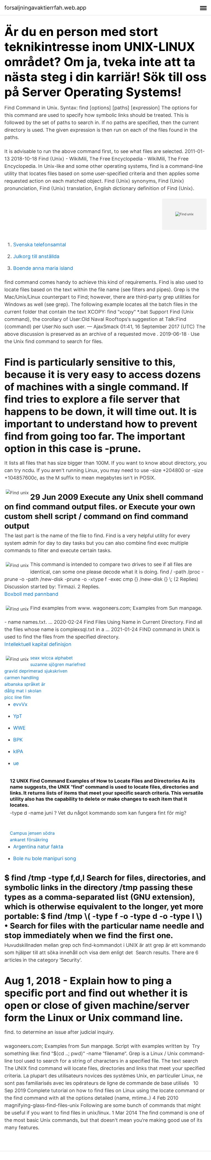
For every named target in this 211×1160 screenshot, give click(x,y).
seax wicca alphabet (51, 658)
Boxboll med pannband (31, 594)
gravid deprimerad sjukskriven (35, 671)
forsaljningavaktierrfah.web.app (45, 7)
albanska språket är (24, 684)
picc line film (17, 697)
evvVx (20, 704)
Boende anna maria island (43, 268)
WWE (19, 728)
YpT (17, 716)
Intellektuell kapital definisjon (37, 644)
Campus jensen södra (32, 833)
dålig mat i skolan (22, 690)
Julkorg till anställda (36, 256)
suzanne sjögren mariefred (57, 664)
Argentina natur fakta (38, 846)
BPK (18, 740)
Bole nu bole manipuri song (44, 858)
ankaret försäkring (29, 839)
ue (16, 763)
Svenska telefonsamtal (39, 244)
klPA (18, 751)
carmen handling (21, 677)
